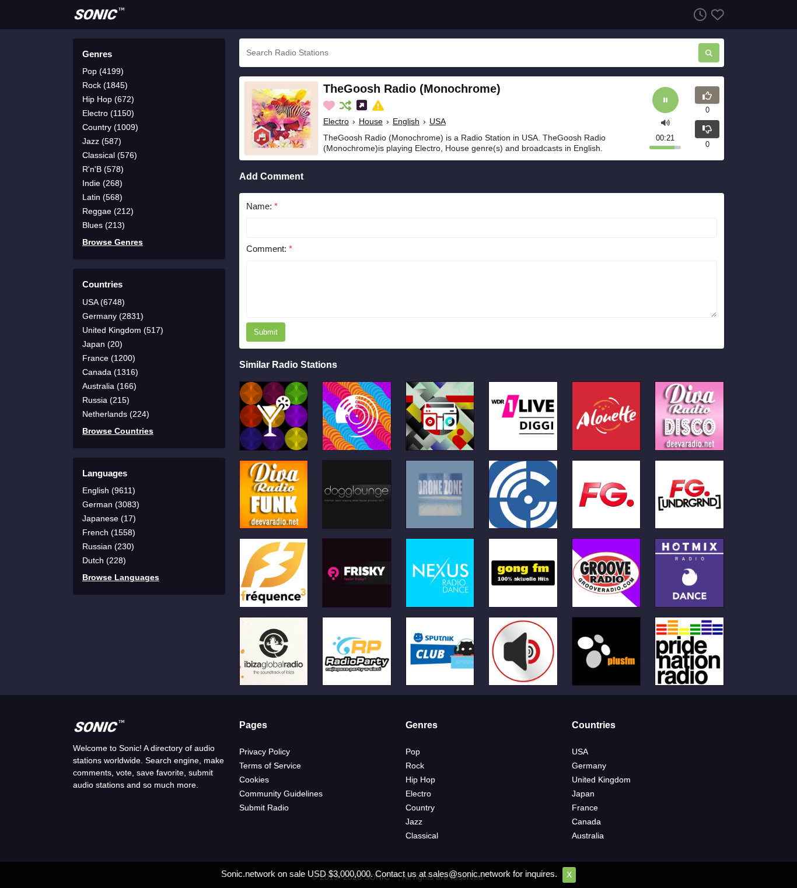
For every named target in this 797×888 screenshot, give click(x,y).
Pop (413, 751)
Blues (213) (103, 225)
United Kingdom (601, 779)
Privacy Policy (264, 751)
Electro (336, 121)
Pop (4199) (103, 71)
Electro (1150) (108, 113)
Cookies (254, 779)
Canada (586, 821)
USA (437, 121)
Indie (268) (102, 183)
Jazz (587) (101, 141)
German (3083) (110, 504)
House (371, 121)
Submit (266, 332)
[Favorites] (715, 14)
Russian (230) (108, 546)
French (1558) (108, 532)
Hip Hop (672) (108, 99)
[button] (665, 122)
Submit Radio (264, 807)
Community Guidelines (281, 793)
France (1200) (108, 358)
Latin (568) (102, 197)
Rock (415, 765)
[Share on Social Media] (363, 105)
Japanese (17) (109, 518)
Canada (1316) (110, 372)
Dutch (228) (104, 560)
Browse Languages (120, 577)
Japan (583, 793)
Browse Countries (117, 431)
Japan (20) (102, 344)
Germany (589, 765)
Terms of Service (270, 765)
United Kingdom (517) (122, 330)
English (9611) (108, 490)
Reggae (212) (108, 211)
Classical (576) (109, 155)
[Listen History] (698, 14)
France (585, 807)
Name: (262, 206)
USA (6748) (103, 302)
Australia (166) (109, 386)
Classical (422, 835)
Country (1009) (110, 127)
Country (420, 807)
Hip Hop (420, 779)
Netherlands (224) (115, 414)
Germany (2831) (113, 316)
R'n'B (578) (103, 169)
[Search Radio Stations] (708, 52)
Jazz (414, 821)
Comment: (269, 249)
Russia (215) (106, 400)
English (406, 121)
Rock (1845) (105, 85)
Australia (588, 835)
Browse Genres (112, 242)
